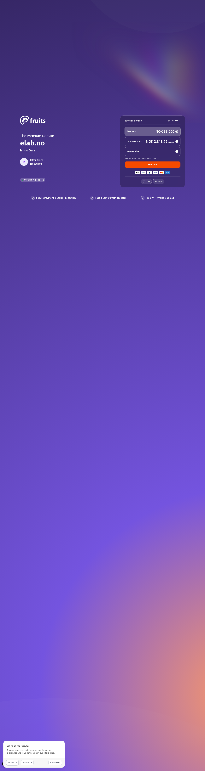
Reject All (12, 762)
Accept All (27, 762)
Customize (55, 762)
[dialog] (34, 754)
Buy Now (152, 164)
